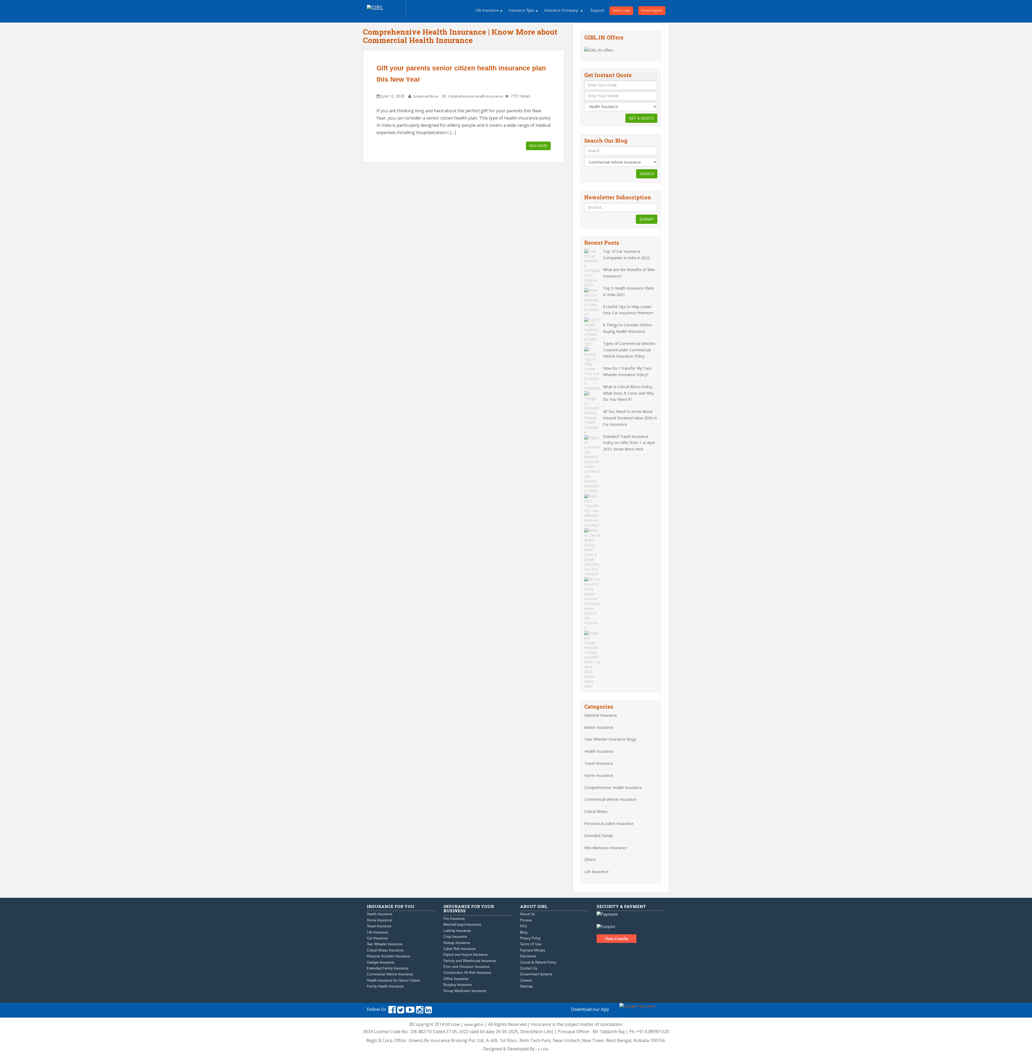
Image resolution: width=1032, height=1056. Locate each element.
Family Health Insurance (385, 986)
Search (647, 173)
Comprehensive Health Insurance (475, 96)
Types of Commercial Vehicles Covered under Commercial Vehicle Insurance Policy (629, 350)
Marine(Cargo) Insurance (462, 924)
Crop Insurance (455, 937)
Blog (523, 932)
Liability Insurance (457, 931)
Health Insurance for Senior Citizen (393, 980)
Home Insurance (598, 775)
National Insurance (600, 715)
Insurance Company (561, 10)
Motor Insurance (598, 727)
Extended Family (598, 835)
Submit (646, 219)
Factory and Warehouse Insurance (469, 961)
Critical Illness (596, 811)
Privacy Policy (530, 938)
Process (526, 920)
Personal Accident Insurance (608, 823)
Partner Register (652, 10)
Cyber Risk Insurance (459, 949)
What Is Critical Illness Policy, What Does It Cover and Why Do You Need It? (628, 393)
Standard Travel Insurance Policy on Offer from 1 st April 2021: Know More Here (629, 443)
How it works (616, 938)
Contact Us (528, 968)
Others (590, 859)
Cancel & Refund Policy (538, 962)
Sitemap (526, 986)
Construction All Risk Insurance (467, 973)
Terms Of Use (530, 944)
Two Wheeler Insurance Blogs (610, 739)
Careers (526, 980)
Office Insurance (455, 979)
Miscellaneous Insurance (605, 847)
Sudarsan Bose (425, 96)
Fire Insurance (454, 919)
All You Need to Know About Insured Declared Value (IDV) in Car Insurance (630, 418)
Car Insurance (377, 938)
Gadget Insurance (380, 962)
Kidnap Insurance (456, 943)
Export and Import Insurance (465, 955)
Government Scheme (536, 974)
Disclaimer (528, 956)
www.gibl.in (473, 1024)
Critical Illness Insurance (385, 950)
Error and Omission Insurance (466, 967)
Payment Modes (532, 950)
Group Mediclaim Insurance (464, 991)
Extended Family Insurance (387, 968)
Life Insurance (487, 10)
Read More (538, 145)
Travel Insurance (598, 763)
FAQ (523, 926)
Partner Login (621, 10)
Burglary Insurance (457, 985)
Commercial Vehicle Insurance (610, 799)
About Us (527, 914)
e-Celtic (543, 1049)
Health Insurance (599, 751)
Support (597, 10)
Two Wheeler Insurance (384, 944)
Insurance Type (521, 10)
